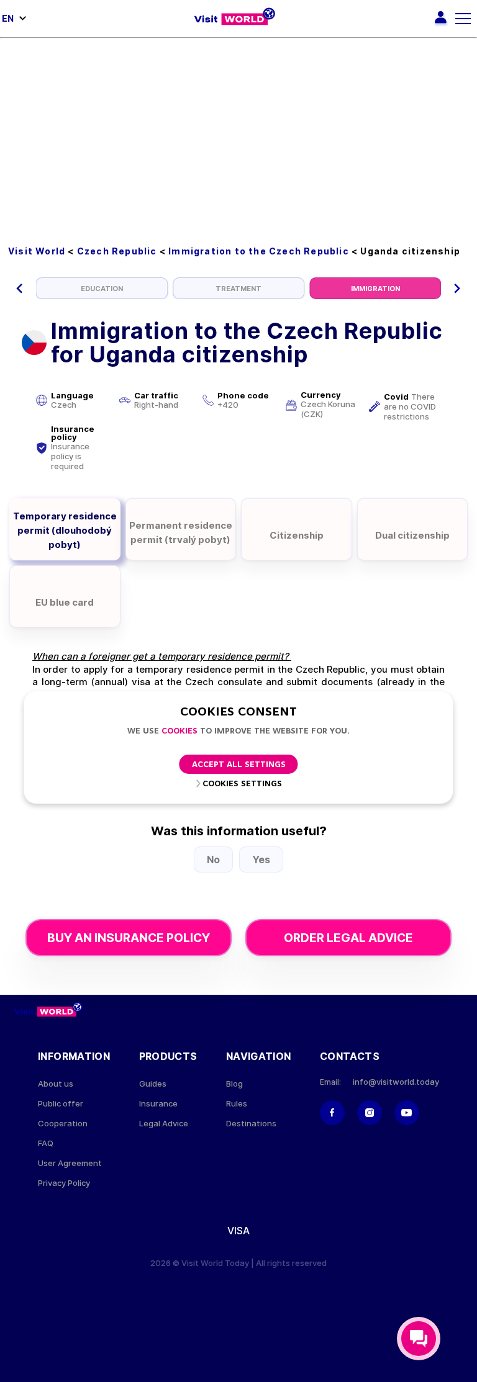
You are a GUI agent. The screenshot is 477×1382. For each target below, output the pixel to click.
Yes (261, 859)
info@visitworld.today (396, 1082)
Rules (236, 1104)
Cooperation (63, 1124)
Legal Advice (163, 1124)
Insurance (158, 1104)
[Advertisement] (238, 131)
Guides (152, 1084)
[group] (102, 288)
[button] (19, 289)
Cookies (179, 731)
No (213, 859)
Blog (234, 1084)
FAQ (45, 1143)
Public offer (60, 1104)
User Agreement (70, 1163)
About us (55, 1084)
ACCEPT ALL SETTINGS (239, 765)
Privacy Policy (64, 1183)
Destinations (251, 1124)
